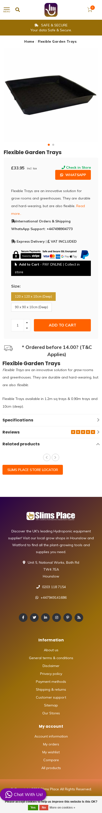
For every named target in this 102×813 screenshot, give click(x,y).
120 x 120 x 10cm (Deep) (33, 296)
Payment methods (51, 681)
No (44, 807)
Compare (51, 760)
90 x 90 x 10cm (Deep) (31, 307)
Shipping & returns (51, 689)
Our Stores (51, 713)
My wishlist (51, 752)
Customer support (51, 697)
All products (51, 768)
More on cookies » (62, 807)
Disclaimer (51, 666)
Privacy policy (51, 673)
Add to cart (62, 325)
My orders (51, 744)
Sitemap (51, 705)
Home (29, 41)
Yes (33, 807)
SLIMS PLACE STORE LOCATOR (32, 470)
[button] (49, 145)
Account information (51, 736)
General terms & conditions (51, 658)
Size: (16, 286)
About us (51, 650)
